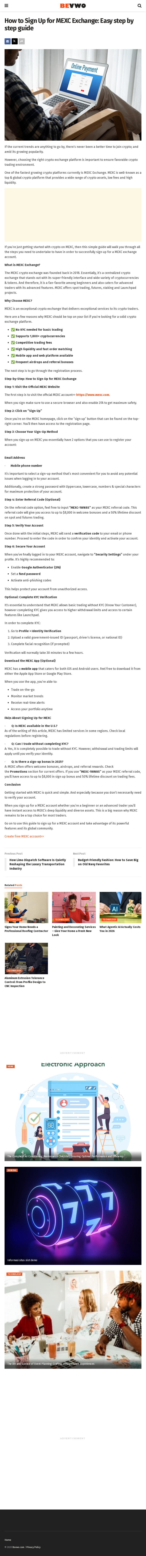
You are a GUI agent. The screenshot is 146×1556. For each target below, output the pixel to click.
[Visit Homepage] (73, 6)
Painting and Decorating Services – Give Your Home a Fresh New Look (74, 931)
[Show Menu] (6, 5)
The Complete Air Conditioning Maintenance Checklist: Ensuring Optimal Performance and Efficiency (65, 1156)
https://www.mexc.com (92, 395)
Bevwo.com (18, 1547)
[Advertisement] (73, 215)
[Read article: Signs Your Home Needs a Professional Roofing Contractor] (26, 907)
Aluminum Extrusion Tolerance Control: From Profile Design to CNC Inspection (25, 982)
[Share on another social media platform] (22, 41)
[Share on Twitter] (15, 41)
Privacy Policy (33, 1547)
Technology (14, 920)
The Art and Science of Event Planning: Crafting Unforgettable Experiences (50, 1364)
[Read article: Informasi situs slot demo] (73, 1216)
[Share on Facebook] (8, 41)
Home (10, 1066)
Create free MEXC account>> (24, 836)
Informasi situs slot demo (22, 1260)
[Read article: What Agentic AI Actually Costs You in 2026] (121, 907)
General (12, 1170)
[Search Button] (139, 5)
